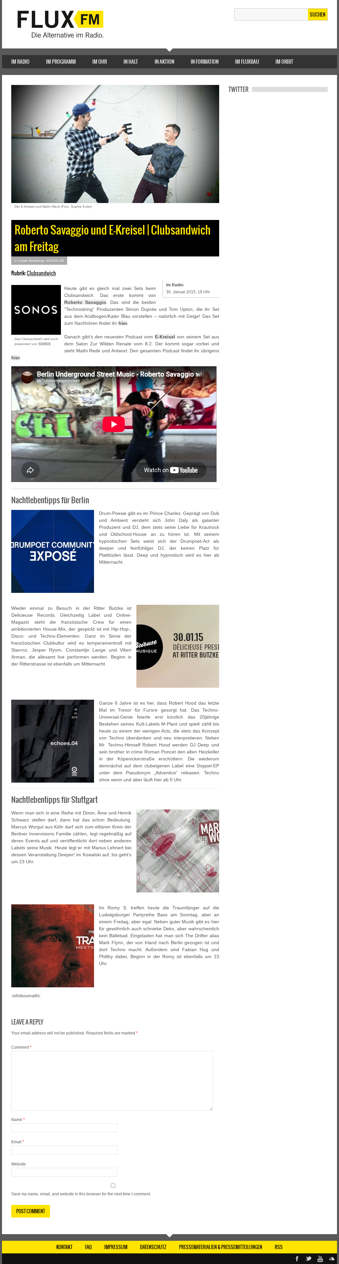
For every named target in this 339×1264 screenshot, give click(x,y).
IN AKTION (164, 61)
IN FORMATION (204, 61)
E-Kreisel (165, 336)
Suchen (317, 14)
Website (18, 1164)
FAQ (88, 1247)
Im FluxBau (247, 61)
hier (123, 323)
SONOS (44, 344)
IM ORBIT (284, 61)
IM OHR (99, 61)
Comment (21, 1047)
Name (18, 1119)
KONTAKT (64, 1247)
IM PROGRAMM (61, 61)
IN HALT (130, 61)
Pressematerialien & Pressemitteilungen (220, 1247)
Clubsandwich (41, 273)
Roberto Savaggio (85, 302)
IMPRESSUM (115, 1247)
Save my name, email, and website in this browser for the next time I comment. (81, 1194)
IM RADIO (20, 61)
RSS (279, 1247)
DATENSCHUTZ (153, 1247)
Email (17, 1142)
